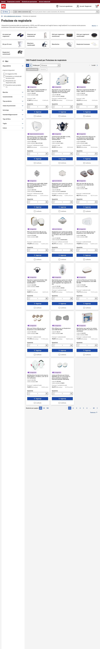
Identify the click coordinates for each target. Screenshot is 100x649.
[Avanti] (97, 65)
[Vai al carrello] (97, 6)
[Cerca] (97, 11)
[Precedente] (89, 65)
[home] (1, 16)
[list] (30, 65)
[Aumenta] (46, 106)
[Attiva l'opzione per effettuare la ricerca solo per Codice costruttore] (29, 11)
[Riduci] (28, 106)
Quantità (30, 104)
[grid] (27, 65)
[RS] (3, 6)
